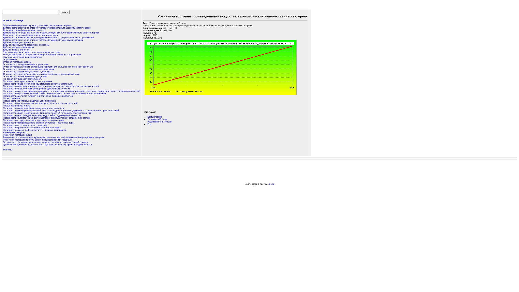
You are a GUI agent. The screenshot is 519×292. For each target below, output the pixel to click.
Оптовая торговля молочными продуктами (25, 76)
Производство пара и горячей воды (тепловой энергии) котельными (38, 84)
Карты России (154, 117)
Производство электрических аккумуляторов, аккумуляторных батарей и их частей (46, 118)
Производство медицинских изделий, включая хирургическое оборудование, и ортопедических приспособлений (61, 110)
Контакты (8, 149)
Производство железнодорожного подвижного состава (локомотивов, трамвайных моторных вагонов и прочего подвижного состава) (71, 91)
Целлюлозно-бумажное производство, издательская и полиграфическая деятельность (47, 144)
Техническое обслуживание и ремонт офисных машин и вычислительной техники (45, 142)
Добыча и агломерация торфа (18, 47)
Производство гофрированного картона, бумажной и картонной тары (38, 122)
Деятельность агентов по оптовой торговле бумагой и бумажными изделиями (43, 40)
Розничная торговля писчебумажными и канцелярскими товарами (37, 139)
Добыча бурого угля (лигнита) (18, 42)
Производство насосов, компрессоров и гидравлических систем (36, 88)
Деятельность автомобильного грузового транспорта (30, 35)
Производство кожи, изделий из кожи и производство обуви (33, 108)
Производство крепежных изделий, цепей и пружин (29, 101)
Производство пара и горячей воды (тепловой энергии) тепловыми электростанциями (47, 113)
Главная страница (13, 20)
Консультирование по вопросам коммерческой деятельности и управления (42, 54)
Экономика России (157, 119)
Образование (10, 59)
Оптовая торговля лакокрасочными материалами (28, 69)
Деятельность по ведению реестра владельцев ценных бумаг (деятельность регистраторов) (51, 32)
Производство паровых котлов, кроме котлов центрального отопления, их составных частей (51, 86)
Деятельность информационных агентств (24, 30)
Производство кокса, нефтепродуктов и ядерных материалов (34, 130)
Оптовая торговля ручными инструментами (25, 64)
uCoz (272, 184)
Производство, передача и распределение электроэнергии (33, 120)
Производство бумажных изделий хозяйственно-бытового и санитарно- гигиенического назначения (54, 93)
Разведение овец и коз (14, 132)
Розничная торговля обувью (17, 135)
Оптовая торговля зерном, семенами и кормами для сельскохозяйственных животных (48, 66)
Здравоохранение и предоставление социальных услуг (31, 52)
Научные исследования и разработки (22, 57)
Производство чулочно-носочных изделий (25, 125)
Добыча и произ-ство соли (16, 49)
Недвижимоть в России (159, 121)
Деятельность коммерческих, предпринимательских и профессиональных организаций (48, 37)
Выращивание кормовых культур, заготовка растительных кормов (37, 25)
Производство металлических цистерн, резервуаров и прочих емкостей (40, 103)
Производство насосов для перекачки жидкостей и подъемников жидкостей (42, 115)
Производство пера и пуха (16, 105)
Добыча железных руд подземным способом (26, 45)
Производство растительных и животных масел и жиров (32, 127)
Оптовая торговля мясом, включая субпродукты (28, 71)
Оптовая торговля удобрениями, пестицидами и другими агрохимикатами (41, 74)
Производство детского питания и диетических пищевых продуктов (38, 96)
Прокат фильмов (11, 98)
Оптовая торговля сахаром (17, 62)
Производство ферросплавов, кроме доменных (27, 81)
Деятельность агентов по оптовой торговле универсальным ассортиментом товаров (47, 28)
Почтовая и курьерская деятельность (22, 79)
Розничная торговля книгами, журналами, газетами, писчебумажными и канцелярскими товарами (53, 137)
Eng (149, 124)
